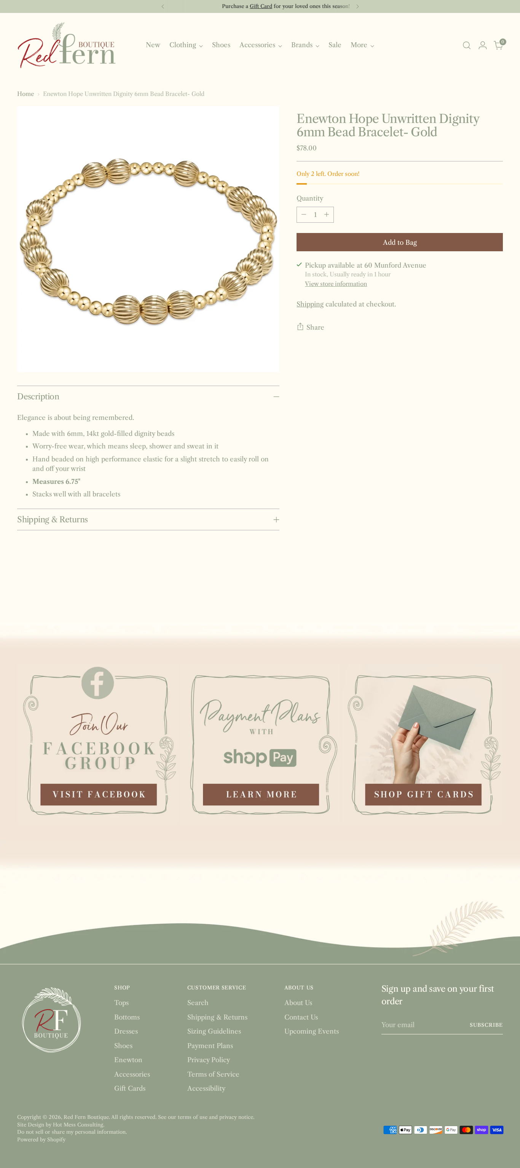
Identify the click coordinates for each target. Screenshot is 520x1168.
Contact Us (301, 1017)
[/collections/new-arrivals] (260, 638)
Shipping (310, 304)
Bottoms (127, 1017)
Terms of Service (213, 1074)
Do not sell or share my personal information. (72, 1132)
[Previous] (163, 6)
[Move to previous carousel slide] (478, 596)
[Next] (357, 6)
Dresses (126, 1031)
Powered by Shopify (41, 1139)
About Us (298, 1003)
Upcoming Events (311, 1031)
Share (315, 327)
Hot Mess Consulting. (78, 1125)
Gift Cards (129, 1088)
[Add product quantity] (326, 214)
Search (198, 1003)
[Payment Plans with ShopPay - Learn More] (260, 744)
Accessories (132, 1074)
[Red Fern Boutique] (66, 45)
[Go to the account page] (482, 45)
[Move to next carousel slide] (496, 596)
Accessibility (206, 1088)
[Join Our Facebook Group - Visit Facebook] (97, 744)
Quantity (310, 198)
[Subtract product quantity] (304, 214)
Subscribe (486, 1025)
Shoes (123, 1046)
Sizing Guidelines (214, 1031)
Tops (121, 1003)
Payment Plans (210, 1046)
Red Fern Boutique (86, 1117)
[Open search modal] (466, 45)
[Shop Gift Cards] (422, 744)
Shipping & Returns (217, 1017)
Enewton (128, 1060)
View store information (336, 283)
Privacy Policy (208, 1060)
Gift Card (235, 6)
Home (25, 93)
